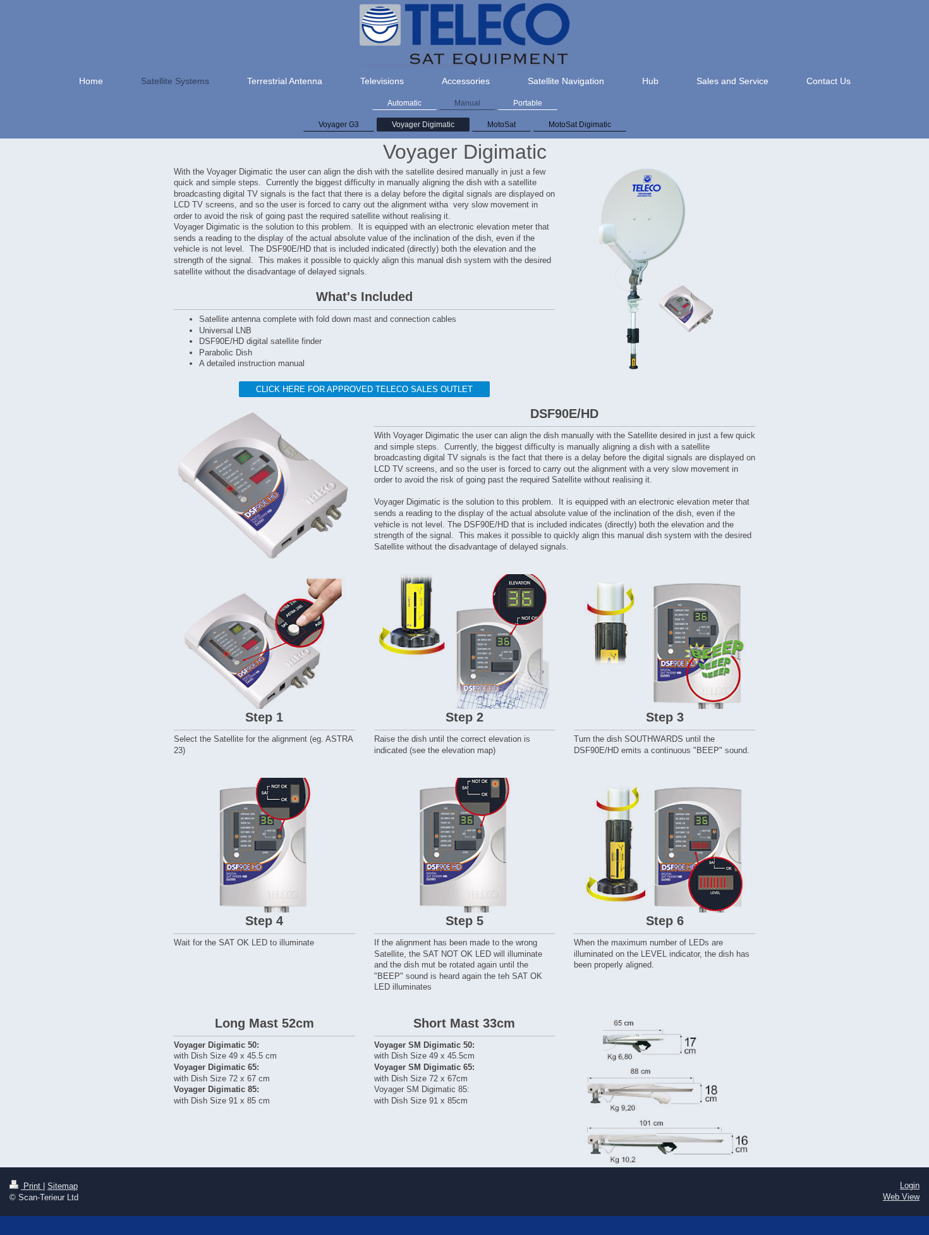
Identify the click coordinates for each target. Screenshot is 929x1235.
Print (32, 1186)
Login (910, 1185)
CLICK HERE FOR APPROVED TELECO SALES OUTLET (364, 389)
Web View (901, 1196)
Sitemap (62, 1186)
